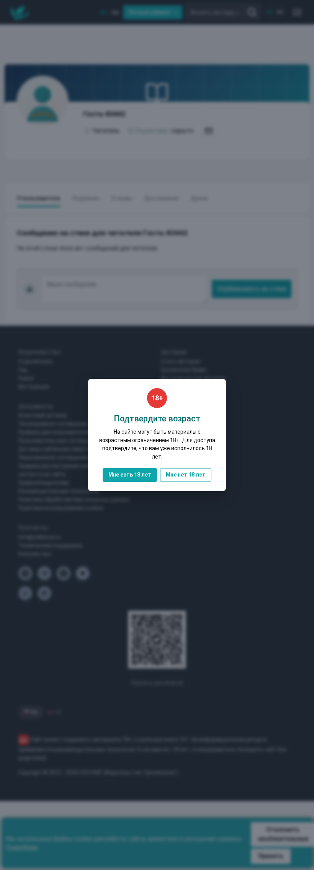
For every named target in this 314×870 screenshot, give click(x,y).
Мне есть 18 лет (129, 475)
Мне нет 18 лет (186, 475)
